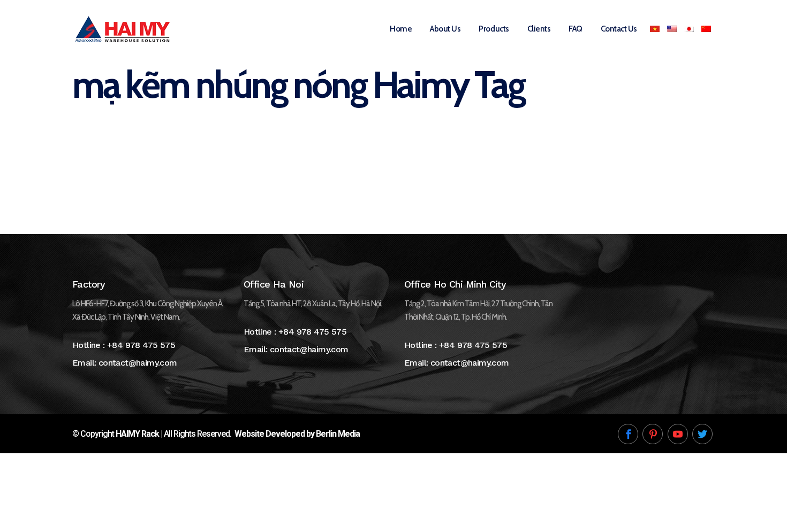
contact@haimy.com (138, 363)
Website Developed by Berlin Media (297, 434)
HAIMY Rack (137, 434)
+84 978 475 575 (141, 345)
